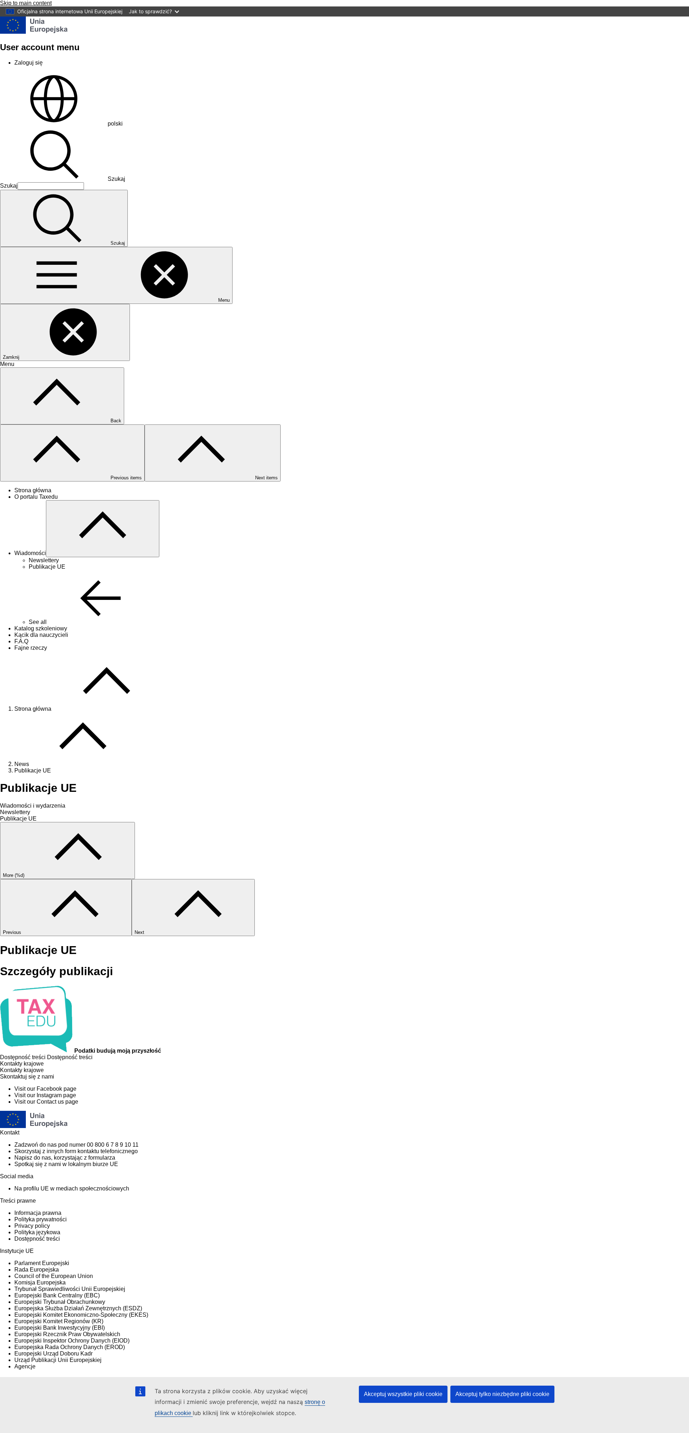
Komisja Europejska (40, 1282)
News (21, 764)
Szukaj (116, 179)
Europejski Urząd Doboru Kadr (53, 1353)
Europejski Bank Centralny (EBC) (57, 1295)
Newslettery (44, 560)
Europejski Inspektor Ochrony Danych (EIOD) (72, 1341)
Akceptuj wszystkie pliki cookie (403, 1394)
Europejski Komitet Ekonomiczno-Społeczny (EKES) (81, 1315)
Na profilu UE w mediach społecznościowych (71, 1188)
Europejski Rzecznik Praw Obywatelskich (67, 1334)
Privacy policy (32, 1226)
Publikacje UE (47, 567)
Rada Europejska (36, 1270)
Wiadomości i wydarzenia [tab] (32, 806)
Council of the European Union (53, 1276)
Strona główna (32, 490)
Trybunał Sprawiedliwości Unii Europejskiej (69, 1289)
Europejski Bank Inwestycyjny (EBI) (59, 1328)
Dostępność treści (37, 1239)
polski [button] (115, 124)
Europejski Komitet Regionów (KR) (58, 1321)
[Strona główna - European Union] (34, 32)
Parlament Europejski (41, 1263)
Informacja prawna (37, 1213)
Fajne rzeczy (30, 648)
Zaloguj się (28, 63)
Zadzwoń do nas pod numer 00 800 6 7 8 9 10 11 (76, 1145)
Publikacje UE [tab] (18, 819)
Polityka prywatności (40, 1219)
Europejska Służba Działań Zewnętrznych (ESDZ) (78, 1308)
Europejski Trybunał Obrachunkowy (59, 1302)
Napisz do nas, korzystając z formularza (64, 1158)
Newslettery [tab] (15, 812)
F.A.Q (21, 641)
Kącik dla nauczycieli (41, 635)
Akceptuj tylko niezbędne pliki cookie (502, 1394)
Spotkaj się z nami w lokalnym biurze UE (66, 1164)
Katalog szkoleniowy (40, 628)
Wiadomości (30, 553)
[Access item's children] (102, 528)
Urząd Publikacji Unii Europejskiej (58, 1360)
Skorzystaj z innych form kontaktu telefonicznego (76, 1151)
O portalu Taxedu (36, 497)
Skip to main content (26, 3)
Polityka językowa (37, 1232)
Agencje (25, 1366)
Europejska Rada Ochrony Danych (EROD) (69, 1347)
